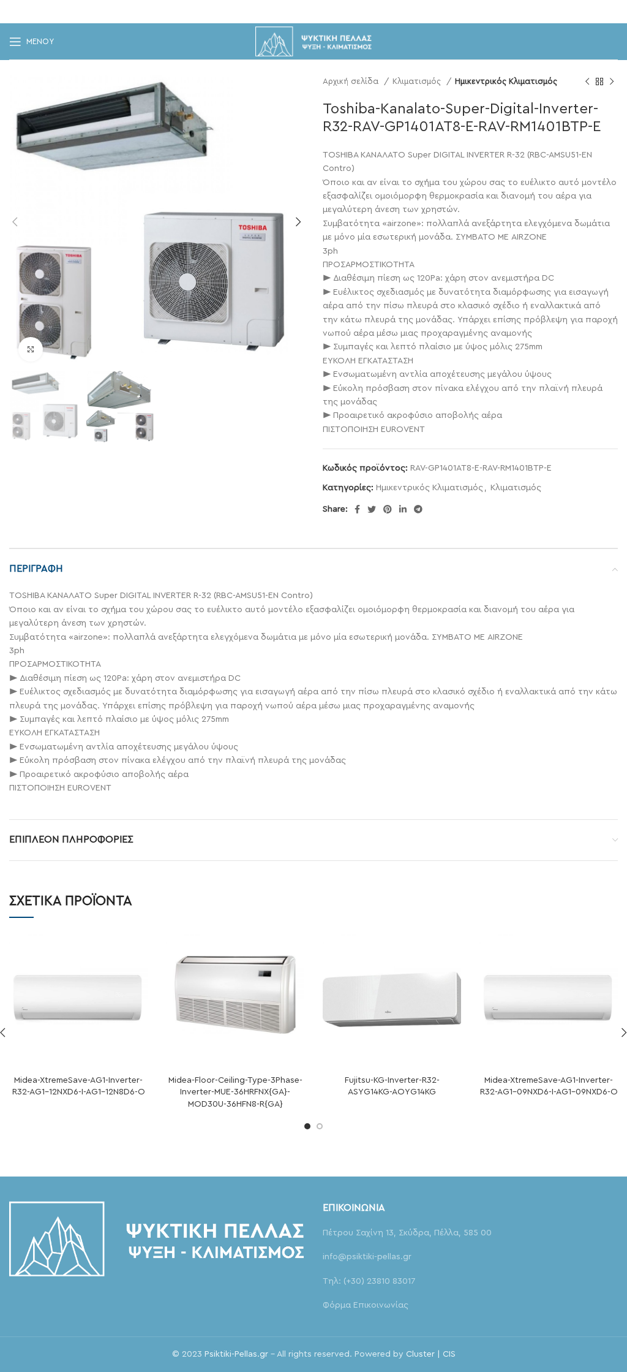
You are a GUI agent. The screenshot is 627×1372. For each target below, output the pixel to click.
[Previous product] (587, 82)
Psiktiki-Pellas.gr (236, 1354)
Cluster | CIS (431, 1354)
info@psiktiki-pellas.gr (367, 1257)
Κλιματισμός (417, 81)
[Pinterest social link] (312, 11)
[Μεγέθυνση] (30, 349)
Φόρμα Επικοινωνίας (365, 1305)
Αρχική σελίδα (352, 81)
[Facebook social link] (278, 11)
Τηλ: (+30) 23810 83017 (369, 1281)
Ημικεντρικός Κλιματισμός (506, 81)
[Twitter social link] (294, 11)
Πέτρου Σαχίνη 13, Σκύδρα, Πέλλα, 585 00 (407, 1233)
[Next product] (612, 82)
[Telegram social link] (347, 11)
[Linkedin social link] (330, 11)
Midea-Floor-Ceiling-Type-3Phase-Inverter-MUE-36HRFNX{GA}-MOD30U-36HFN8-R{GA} (235, 1092)
